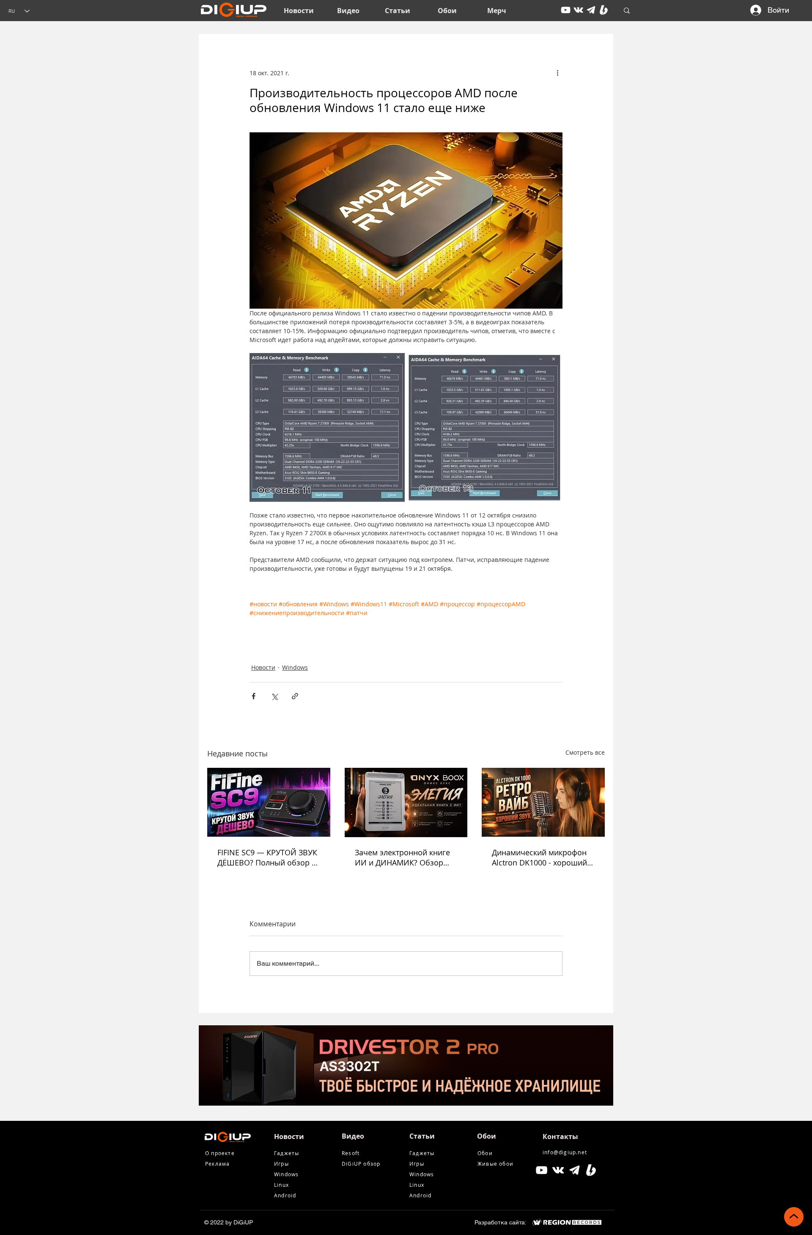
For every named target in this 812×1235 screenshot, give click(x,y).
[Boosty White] (603, 10)
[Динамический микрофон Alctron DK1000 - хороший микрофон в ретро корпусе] (543, 802)
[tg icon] (591, 10)
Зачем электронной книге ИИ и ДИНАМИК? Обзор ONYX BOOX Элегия (402, 857)
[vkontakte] (578, 10)
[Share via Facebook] (254, 696)
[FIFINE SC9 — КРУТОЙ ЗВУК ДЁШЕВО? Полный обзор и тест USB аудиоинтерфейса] (268, 802)
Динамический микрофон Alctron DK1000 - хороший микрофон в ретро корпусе (542, 857)
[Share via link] (295, 696)
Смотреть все (585, 752)
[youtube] (565, 10)
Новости (263, 667)
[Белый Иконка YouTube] (542, 1170)
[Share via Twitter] (274, 696)
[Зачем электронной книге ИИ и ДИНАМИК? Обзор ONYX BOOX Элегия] (406, 802)
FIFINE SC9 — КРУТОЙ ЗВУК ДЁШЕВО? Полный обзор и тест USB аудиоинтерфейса (267, 857)
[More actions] (557, 73)
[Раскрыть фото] (327, 427)
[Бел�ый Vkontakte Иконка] (558, 1170)
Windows (295, 667)
